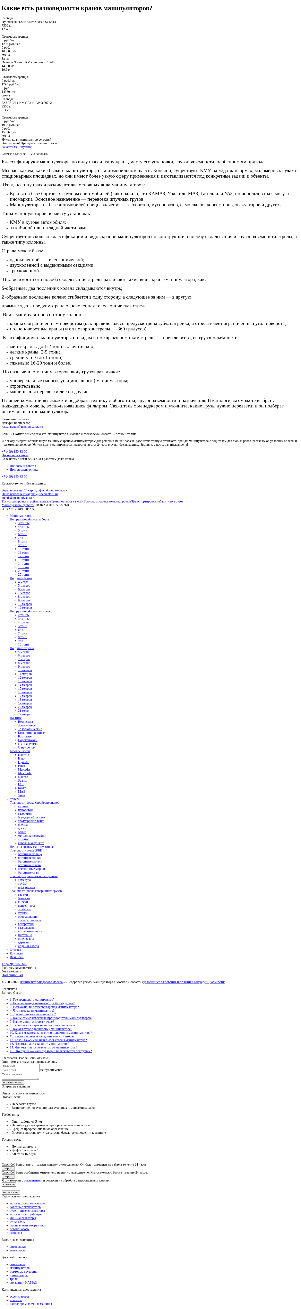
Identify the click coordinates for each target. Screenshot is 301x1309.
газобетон (25, 813)
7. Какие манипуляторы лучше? (32, 1021)
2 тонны (23, 615)
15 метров (25, 688)
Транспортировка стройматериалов (26, 501)
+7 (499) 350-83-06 (14, 451)
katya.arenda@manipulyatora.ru (22, 426)
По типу (16, 718)
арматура (24, 880)
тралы (14, 1279)
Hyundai (23, 762)
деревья (23, 942)
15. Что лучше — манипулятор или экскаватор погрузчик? (51, 1051)
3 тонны (23, 523)
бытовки (24, 898)
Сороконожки (27, 740)
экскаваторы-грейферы (26, 1214)
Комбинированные (31, 732)
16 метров (25, 692)
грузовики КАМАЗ (23, 1282)
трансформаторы (30, 920)
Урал (21, 795)
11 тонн (23, 552)
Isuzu (21, 765)
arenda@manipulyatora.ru (18, 497)
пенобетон (25, 810)
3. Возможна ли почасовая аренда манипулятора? (44, 1007)
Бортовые (25, 736)
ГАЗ (21, 784)
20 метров (25, 707)
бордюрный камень (31, 817)
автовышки (18, 1246)
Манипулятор (18, 505)
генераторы (26, 924)
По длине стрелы (22, 648)
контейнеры (26, 905)
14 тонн (23, 563)
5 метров (24, 585)
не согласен (10, 1192)
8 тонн (22, 541)
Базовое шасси (20, 751)
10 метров (25, 604)
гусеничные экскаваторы (27, 1210)
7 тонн (22, 537)
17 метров (25, 696)
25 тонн (23, 574)
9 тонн (22, 545)
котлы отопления (30, 931)
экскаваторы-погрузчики (27, 1203)
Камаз (22, 788)
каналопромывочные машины (31, 1304)
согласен (9, 1184)
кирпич (23, 806)
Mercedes (24, 769)
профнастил (26, 887)
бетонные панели (30, 861)
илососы (16, 1300)
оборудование (27, 916)
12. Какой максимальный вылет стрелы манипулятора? (48, 1040)
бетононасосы (19, 1229)
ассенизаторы (19, 1296)
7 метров (24, 593)
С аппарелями (28, 743)
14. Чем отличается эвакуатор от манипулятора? (43, 1047)
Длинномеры (27, 725)
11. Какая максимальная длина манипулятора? (42, 1036)
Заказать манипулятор (17, 147)
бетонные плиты (29, 865)
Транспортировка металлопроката (107, 501)
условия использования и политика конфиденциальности (183, 982)
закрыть (8, 1168)
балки (22, 832)
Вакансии (17, 957)
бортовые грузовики (24, 1271)
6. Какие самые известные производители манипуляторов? (51, 1018)
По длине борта (21, 578)
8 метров (24, 596)
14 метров (25, 685)
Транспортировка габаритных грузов (157, 501)
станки (23, 913)
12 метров (25, 607)
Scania (22, 780)
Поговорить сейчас (15, 455)
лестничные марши (31, 868)
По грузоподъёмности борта (29, 519)
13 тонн (23, 560)
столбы (23, 839)
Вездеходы (25, 721)
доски (22, 828)
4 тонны (23, 526)
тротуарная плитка (31, 821)
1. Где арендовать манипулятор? (32, 999)
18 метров (25, 699)
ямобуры (16, 1232)
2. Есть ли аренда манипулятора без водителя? (42, 1003)
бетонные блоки (29, 857)
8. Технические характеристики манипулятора (42, 1025)
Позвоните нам (12, 975)
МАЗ (21, 791)
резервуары (26, 938)
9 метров (24, 600)
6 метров (24, 589)
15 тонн (23, 567)
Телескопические (30, 729)
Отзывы (15, 949)
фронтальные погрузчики (28, 1225)
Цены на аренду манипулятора (31, 846)
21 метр (23, 710)
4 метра (23, 582)
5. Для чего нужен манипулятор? (33, 1014)
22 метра (24, 714)
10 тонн (23, 548)
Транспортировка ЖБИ (67, 501)
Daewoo (23, 754)
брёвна (23, 824)
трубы (22, 883)
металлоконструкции (33, 835)
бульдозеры (18, 1221)
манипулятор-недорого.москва (41, 982)
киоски (23, 902)
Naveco (23, 777)
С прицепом (26, 747)
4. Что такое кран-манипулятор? (32, 1010)
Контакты (17, 953)
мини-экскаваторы (23, 1218)
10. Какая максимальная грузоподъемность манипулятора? (51, 1032)
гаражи (23, 894)
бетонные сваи (28, 872)
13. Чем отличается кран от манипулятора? (40, 1043)
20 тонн (23, 571)
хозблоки (24, 909)
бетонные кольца (30, 854)
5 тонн (22, 530)
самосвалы (17, 1264)
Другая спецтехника (24, 469)
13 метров (25, 681)
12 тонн (23, 556)
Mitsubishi (25, 773)
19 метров (25, 703)
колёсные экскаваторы (25, 1207)
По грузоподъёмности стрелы (30, 611)
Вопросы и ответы (23, 466)
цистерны (25, 935)
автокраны (17, 1250)
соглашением (33, 1180)
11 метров (25, 674)
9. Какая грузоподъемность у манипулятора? (41, 1029)
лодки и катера (28, 946)
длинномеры (19, 1275)
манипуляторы (20, 1268)
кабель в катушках (31, 843)
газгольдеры (26, 927)
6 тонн (22, 534)
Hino (21, 758)
